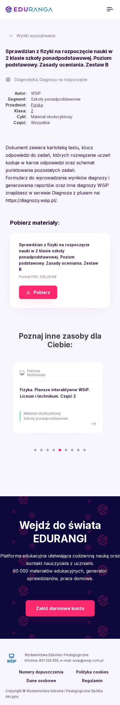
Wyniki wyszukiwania (35, 35)
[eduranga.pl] (29, 9)
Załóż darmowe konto (60, 608)
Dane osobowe (41, 680)
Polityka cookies (92, 672)
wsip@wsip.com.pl (88, 660)
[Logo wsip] (12, 658)
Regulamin (92, 680)
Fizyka (37, 105)
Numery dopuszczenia (41, 672)
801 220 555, (49, 660)
